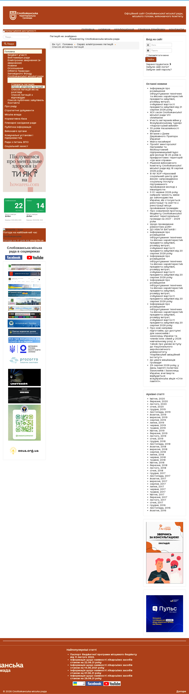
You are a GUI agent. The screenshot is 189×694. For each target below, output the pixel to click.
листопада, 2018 (160, 444)
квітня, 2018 (157, 462)
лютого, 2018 (158, 468)
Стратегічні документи (19, 110)
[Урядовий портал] (24, 294)
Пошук (10, 43)
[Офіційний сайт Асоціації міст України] (24, 323)
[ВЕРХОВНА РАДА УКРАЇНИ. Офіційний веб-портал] (24, 287)
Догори (181, 691)
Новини (12, 65)
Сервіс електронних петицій (20, 80)
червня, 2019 (158, 425)
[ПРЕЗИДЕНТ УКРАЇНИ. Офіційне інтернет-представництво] (24, 280)
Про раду (11, 106)
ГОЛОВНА (88, 29)
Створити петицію (22, 84)
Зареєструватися (157, 64)
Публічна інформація (18, 127)
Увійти (151, 59)
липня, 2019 (157, 422)
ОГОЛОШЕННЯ (124, 29)
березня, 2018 (158, 465)
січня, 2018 (156, 470)
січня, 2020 (157, 406)
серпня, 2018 (158, 452)
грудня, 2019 (158, 409)
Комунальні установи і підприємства (19, 136)
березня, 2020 (159, 401)
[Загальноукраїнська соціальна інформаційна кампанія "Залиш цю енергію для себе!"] (24, 451)
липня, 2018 (157, 454)
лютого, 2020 (158, 404)
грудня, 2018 (158, 441)
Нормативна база (16, 118)
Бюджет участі (17, 55)
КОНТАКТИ (176, 29)
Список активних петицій (27, 86)
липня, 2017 (157, 486)
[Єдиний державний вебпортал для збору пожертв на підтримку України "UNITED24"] (24, 377)
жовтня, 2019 (158, 414)
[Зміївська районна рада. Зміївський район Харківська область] (24, 308)
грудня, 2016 (158, 505)
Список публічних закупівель (26, 100)
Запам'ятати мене (159, 55)
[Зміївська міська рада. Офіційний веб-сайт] (24, 273)
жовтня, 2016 (158, 510)
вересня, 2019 (158, 417)
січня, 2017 (156, 502)
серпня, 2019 (158, 420)
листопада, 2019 (160, 412)
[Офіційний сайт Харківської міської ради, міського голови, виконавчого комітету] (24, 267)
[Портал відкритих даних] (24, 332)
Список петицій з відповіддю (22, 96)
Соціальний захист (16, 146)
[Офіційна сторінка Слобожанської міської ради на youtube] (35, 257)
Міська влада (13, 114)
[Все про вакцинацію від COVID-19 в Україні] (24, 340)
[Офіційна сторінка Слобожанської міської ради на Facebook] (13, 257)
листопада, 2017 (160, 475)
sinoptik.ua (36, 240)
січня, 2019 (156, 438)
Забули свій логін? (157, 67)
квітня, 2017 (157, 494)
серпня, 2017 (158, 483)
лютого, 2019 (158, 436)
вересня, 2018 (158, 449)
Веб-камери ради (19, 57)
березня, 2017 (158, 497)
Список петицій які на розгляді (24, 90)
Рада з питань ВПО (17, 142)
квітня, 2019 (157, 430)
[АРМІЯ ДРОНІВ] (24, 395)
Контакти (14, 102)
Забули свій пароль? (159, 69)
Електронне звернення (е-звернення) (24, 61)
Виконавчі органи (16, 131)
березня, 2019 (158, 433)
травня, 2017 (158, 491)
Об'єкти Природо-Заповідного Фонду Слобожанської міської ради (26, 74)
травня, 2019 (158, 428)
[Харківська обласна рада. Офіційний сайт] (24, 301)
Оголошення (15, 68)
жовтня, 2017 (158, 478)
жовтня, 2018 (158, 446)
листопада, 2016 (160, 507)
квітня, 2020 (157, 398)
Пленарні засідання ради (20, 122)
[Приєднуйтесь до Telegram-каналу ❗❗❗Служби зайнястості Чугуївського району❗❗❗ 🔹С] (24, 423)
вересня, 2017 (158, 481)
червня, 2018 (158, 457)
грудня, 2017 (158, 473)
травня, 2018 (158, 460)
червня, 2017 (158, 489)
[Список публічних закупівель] (24, 361)
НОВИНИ (104, 29)
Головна (10, 51)
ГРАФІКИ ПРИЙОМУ (151, 29)
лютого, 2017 (158, 499)
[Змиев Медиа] (24, 315)
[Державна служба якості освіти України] (24, 348)
